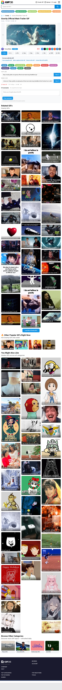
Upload (48, 2)
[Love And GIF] (51, 627)
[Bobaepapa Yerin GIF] (31, 388)
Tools (34, 675)
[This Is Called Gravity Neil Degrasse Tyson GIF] (10, 246)
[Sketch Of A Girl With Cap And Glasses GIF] (10, 558)
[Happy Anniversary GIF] (21, 11)
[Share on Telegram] (52, 49)
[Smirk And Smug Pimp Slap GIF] (31, 468)
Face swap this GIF (7, 60)
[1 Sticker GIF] (10, 501)
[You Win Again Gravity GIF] (51, 282)
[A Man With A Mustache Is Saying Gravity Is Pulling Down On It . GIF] (51, 173)
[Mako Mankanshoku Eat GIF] (51, 391)
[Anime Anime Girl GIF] (51, 607)
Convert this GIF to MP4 (42, 60)
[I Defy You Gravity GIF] (10, 319)
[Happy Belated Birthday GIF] (45, 11)
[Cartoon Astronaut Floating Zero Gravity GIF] (31, 281)
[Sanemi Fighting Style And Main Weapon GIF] (31, 376)
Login (54, 2)
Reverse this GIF (30, 60)
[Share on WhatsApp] (47, 49)
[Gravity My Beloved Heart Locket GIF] (10, 232)
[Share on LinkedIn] (57, 49)
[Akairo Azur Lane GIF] (51, 448)
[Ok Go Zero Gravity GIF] (10, 185)
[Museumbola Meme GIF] (10, 428)
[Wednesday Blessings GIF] (8, 11)
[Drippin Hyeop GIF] (31, 570)
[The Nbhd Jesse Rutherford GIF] (31, 426)
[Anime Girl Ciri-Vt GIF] (10, 623)
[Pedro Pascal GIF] (51, 414)
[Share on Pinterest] (50, 49)
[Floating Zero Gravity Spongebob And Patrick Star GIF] (31, 194)
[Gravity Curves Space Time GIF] (10, 303)
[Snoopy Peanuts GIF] (31, 453)
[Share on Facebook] (42, 49)
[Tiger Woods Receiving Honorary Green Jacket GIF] (31, 439)
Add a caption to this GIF (19, 60)
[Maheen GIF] (51, 492)
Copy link (4, 71)
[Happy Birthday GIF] (32, 11)
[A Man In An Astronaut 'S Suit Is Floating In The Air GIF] (10, 116)
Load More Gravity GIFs (31, 330)
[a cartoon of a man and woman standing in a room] (21, 345)
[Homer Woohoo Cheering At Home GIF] (10, 592)
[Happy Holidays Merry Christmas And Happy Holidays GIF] (51, 519)
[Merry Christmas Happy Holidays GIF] (31, 485)
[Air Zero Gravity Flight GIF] (51, 230)
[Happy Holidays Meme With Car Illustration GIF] (10, 574)
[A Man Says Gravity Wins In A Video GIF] (10, 172)
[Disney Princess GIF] (31, 505)
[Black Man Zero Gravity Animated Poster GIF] (31, 262)
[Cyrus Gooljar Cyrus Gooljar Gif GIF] (10, 456)
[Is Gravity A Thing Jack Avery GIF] (31, 242)
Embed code (4, 78)
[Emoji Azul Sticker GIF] (51, 367)
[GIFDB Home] (2, 15)
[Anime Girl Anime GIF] (10, 607)
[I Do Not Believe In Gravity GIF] (31, 301)
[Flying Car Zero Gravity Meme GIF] (31, 229)
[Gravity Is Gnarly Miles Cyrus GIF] (51, 255)
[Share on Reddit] (55, 49)
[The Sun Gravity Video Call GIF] (51, 268)
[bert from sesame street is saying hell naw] (48, 345)
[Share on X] (45, 49)
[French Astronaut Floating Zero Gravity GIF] (10, 218)
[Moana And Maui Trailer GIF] (10, 363)
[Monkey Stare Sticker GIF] (31, 407)
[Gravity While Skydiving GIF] (51, 213)
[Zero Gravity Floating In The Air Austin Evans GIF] (10, 201)
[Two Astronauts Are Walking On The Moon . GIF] (51, 157)
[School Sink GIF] (31, 528)
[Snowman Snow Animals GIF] (10, 480)
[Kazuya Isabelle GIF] (10, 406)
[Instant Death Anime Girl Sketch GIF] (51, 468)
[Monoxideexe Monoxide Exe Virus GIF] (10, 383)
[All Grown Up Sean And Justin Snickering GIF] (31, 550)
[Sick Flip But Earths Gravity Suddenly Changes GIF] (10, 279)
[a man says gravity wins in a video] (7, 345)
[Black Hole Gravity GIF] (10, 521)
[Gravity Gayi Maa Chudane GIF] (51, 300)
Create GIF (41, 2)
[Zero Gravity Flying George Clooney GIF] (51, 243)
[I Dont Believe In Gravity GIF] (51, 193)
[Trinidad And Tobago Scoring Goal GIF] (51, 541)
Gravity (7, 15)
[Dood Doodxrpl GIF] (31, 363)
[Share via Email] (60, 49)
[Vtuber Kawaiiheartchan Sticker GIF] (51, 582)
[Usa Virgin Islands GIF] (51, 430)
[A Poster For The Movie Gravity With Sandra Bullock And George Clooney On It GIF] (51, 137)
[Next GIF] (59, 35)
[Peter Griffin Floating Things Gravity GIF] (31, 321)
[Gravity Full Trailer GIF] (51, 316)
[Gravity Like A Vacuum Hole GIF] (31, 212)
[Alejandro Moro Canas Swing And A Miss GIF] (51, 560)
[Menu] (59, 2)
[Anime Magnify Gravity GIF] (10, 259)
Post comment (8, 98)
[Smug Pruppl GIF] (10, 541)
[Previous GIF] (3, 35)
